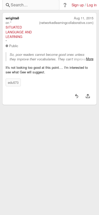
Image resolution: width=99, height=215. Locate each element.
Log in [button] (92, 5)
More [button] (89, 59)
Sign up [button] (78, 5)
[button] (65, 5)
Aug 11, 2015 (83, 18)
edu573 (13, 82)
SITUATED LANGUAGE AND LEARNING (19, 32)
